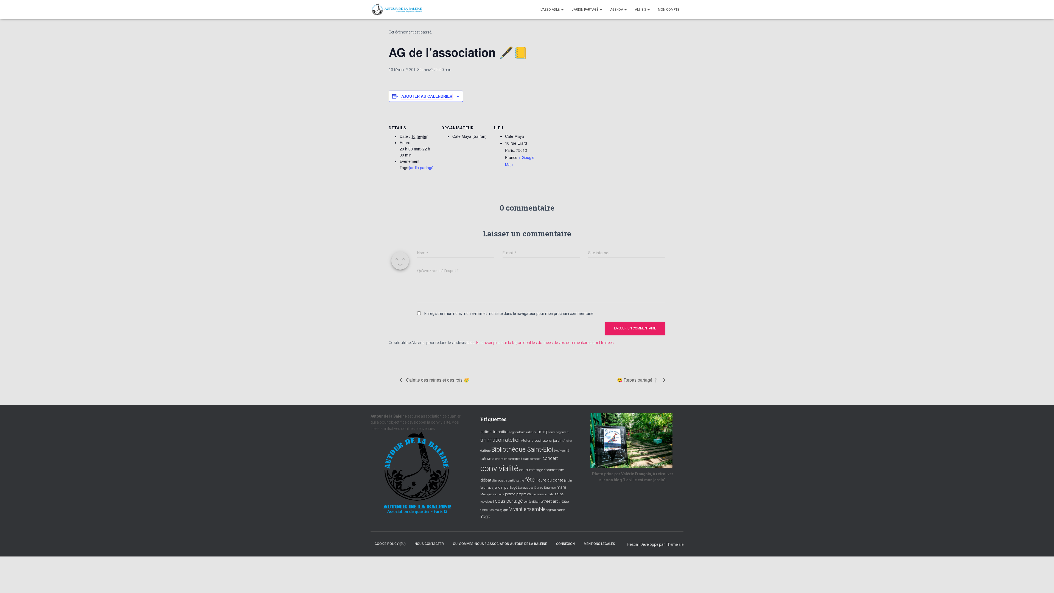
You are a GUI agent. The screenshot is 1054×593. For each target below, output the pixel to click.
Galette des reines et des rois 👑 (437, 380)
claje (526, 459)
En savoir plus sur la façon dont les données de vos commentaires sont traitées (545, 342)
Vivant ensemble (527, 509)
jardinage (486, 487)
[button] (562, 10)
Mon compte (668, 10)
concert (550, 458)
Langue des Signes (530, 487)
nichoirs (498, 494)
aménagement (560, 432)
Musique (486, 494)
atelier (512, 440)
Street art (549, 501)
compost (536, 459)
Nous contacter (429, 544)
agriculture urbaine (524, 432)
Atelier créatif (531, 440)
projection (523, 494)
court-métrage (531, 470)
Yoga (485, 516)
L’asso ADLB (550, 10)
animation (492, 440)
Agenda (617, 10)
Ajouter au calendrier (426, 96)
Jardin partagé (585, 10)
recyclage (486, 502)
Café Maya (487, 459)
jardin (568, 480)
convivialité (499, 468)
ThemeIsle (674, 544)
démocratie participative (508, 480)
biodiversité (561, 450)
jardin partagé (421, 167)
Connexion (565, 544)
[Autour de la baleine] (397, 9)
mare (561, 487)
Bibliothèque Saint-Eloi (522, 449)
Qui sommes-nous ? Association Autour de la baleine (500, 544)
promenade (539, 494)
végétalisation (555, 510)
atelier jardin (553, 440)
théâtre (564, 502)
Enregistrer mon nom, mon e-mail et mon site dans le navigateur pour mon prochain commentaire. (509, 313)
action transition (495, 431)
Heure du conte (549, 480)
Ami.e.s (641, 10)
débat (485, 480)
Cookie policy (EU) (390, 544)
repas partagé (508, 501)
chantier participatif (508, 459)
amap (543, 431)
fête (530, 479)
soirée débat (532, 502)
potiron (510, 494)
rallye (559, 494)
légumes (550, 487)
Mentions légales (599, 544)
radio (551, 494)
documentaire (554, 470)
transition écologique (494, 510)
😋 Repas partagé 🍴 (638, 380)
